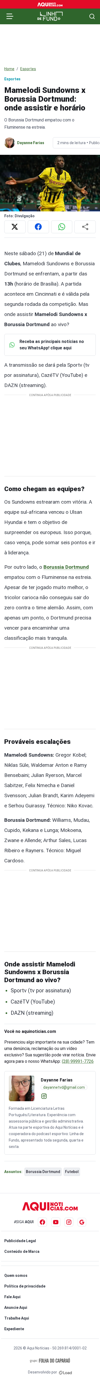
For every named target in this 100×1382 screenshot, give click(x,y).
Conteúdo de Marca (21, 1251)
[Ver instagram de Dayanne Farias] (44, 1096)
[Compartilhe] (85, 226)
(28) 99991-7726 (78, 1061)
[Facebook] (42, 1222)
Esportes (28, 69)
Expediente (14, 1329)
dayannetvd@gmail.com (64, 1087)
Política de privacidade (24, 1286)
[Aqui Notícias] (50, 4)
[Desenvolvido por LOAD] (65, 1372)
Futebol (72, 1172)
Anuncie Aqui (15, 1307)
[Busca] (92, 16)
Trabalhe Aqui (16, 1318)
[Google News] (82, 1222)
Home (9, 69)
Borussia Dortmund (66, 567)
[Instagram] (69, 1222)
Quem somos (15, 1275)
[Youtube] (55, 1222)
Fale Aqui (12, 1297)
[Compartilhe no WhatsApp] (62, 226)
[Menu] (9, 16)
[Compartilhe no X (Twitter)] (15, 226)
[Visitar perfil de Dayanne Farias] (21, 1088)
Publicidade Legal (20, 1241)
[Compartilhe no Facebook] (38, 226)
